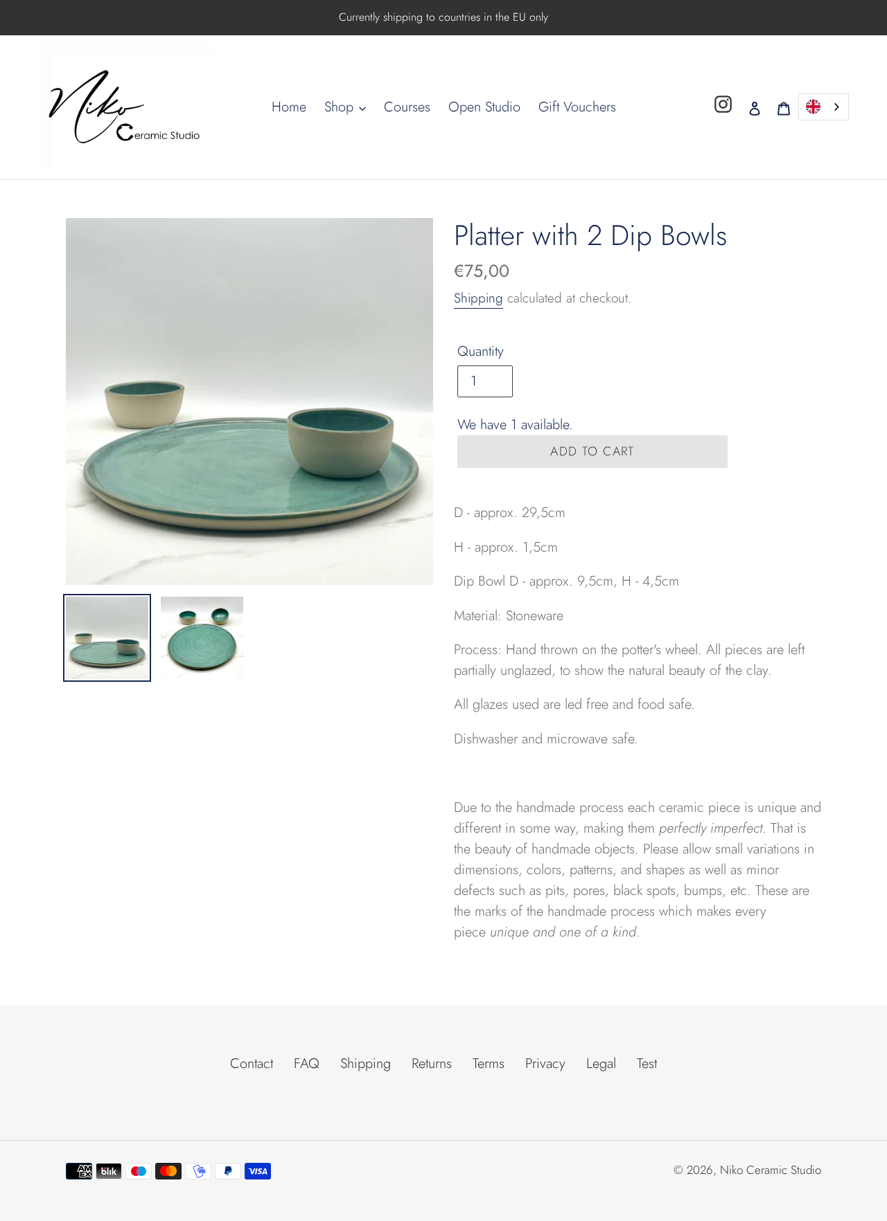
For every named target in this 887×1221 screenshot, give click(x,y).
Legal (601, 1063)
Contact (251, 1063)
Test (647, 1063)
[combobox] (823, 106)
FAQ (306, 1063)
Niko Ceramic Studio (770, 1169)
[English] (823, 107)
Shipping (478, 298)
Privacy (545, 1063)
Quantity (480, 351)
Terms (488, 1063)
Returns (432, 1063)
